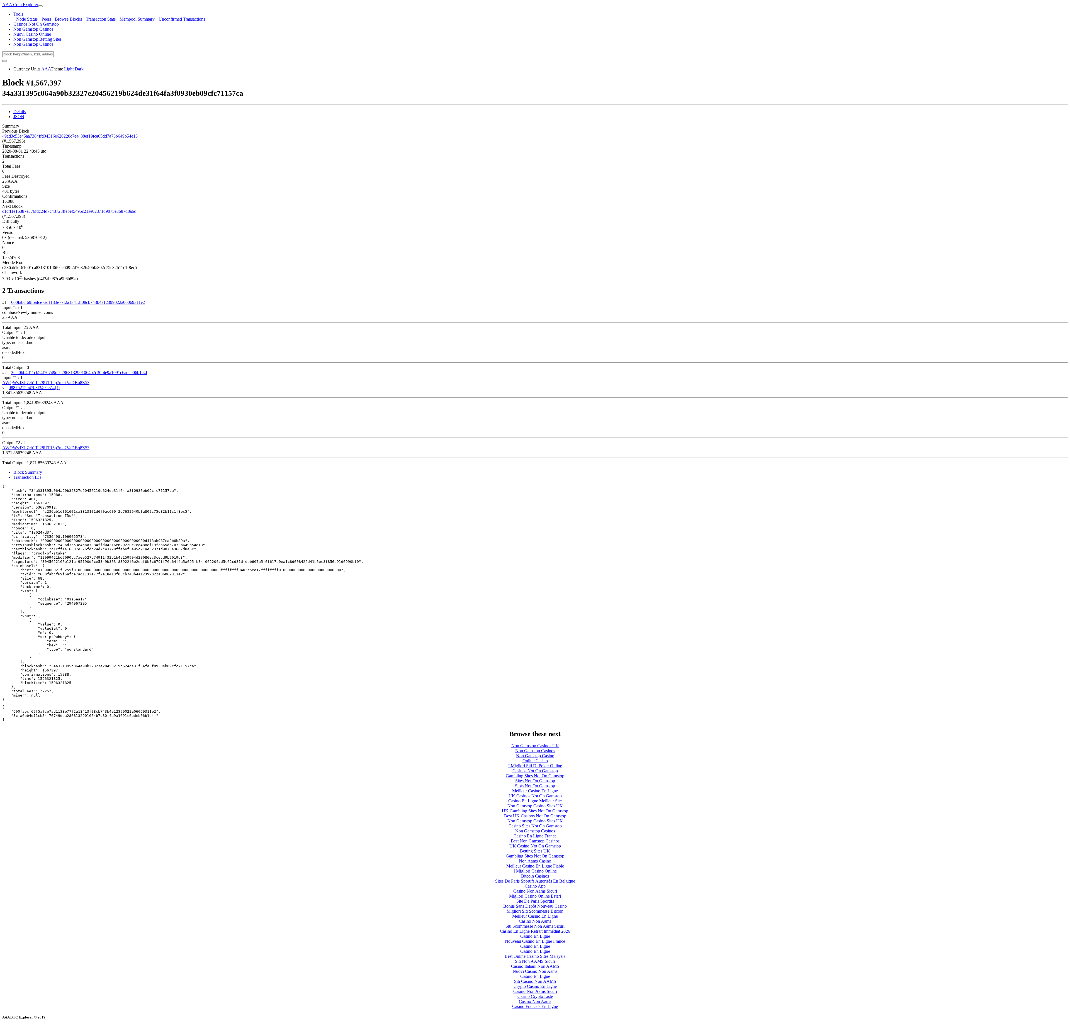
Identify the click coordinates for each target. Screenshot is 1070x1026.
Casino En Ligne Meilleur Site (535, 800)
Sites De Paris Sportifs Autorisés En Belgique (535, 881)
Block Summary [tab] (27, 472)
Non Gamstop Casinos (33, 29)
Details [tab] (19, 111)
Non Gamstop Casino (535, 755)
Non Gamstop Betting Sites (37, 39)
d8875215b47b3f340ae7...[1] (34, 387)
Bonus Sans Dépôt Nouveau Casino (535, 906)
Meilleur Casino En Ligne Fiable (535, 866)
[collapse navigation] (40, 6)
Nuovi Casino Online (32, 34)
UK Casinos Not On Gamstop (535, 795)
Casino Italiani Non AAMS (535, 966)
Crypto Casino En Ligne (535, 986)
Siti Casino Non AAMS (535, 981)
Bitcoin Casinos (535, 876)
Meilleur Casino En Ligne (535, 790)
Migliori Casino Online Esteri (535, 896)
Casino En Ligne (535, 936)
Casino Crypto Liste (535, 996)
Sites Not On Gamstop (535, 780)
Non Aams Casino (535, 861)
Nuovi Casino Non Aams (535, 971)
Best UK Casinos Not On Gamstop (535, 816)
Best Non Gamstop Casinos (535, 841)
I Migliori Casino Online (535, 871)
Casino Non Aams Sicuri (535, 891)
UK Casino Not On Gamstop (535, 846)
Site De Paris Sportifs (535, 901)
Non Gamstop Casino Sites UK (535, 805)
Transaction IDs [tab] (27, 477)
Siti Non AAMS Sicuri (535, 961)
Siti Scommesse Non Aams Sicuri (535, 926)
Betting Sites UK (535, 851)
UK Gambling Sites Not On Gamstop (535, 810)
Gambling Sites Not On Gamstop (535, 775)
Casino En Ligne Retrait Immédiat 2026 (535, 931)
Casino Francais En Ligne (535, 1006)
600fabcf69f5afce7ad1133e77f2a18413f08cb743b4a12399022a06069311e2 (78, 302)
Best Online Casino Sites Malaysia (535, 956)
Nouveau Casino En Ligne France (535, 941)
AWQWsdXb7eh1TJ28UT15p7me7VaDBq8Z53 (45, 382)
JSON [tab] (18, 116)
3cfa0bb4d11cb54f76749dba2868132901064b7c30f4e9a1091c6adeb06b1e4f (79, 372)
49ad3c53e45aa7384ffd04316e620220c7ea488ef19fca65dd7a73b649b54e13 (70, 136)
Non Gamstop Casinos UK (535, 745)
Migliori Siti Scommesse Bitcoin (535, 911)
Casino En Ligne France (535, 836)
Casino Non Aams (535, 921)
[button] (18, 14)
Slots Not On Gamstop (535, 785)
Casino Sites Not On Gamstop (535, 826)
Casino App (535, 886)
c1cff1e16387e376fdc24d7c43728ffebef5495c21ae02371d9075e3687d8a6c (69, 211)
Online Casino (535, 760)
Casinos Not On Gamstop (36, 24)
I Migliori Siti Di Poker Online (535, 765)
